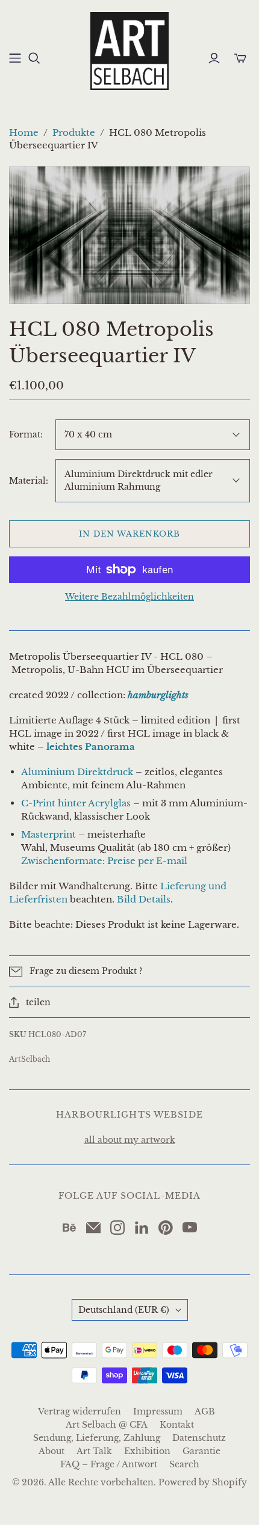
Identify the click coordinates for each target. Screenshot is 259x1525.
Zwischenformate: (64, 860)
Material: (28, 480)
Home (24, 132)
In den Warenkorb (130, 534)
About (51, 1451)
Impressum (158, 1411)
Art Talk (94, 1451)
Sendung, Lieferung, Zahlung (96, 1437)
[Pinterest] (165, 1227)
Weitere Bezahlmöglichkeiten (129, 596)
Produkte (73, 132)
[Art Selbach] (129, 49)
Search (184, 1464)
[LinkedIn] (141, 1227)
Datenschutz (199, 1437)
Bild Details (143, 899)
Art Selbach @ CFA (107, 1424)
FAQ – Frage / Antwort (108, 1464)
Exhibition (147, 1451)
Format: (26, 434)
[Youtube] (190, 1227)
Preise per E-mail (147, 860)
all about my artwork (129, 1139)
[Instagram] (117, 1227)
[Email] (93, 1227)
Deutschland (123, 1309)
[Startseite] (15, 58)
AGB (205, 1411)
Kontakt (177, 1424)
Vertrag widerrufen (79, 1411)
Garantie (201, 1451)
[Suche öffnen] (34, 58)
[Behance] (69, 1227)
